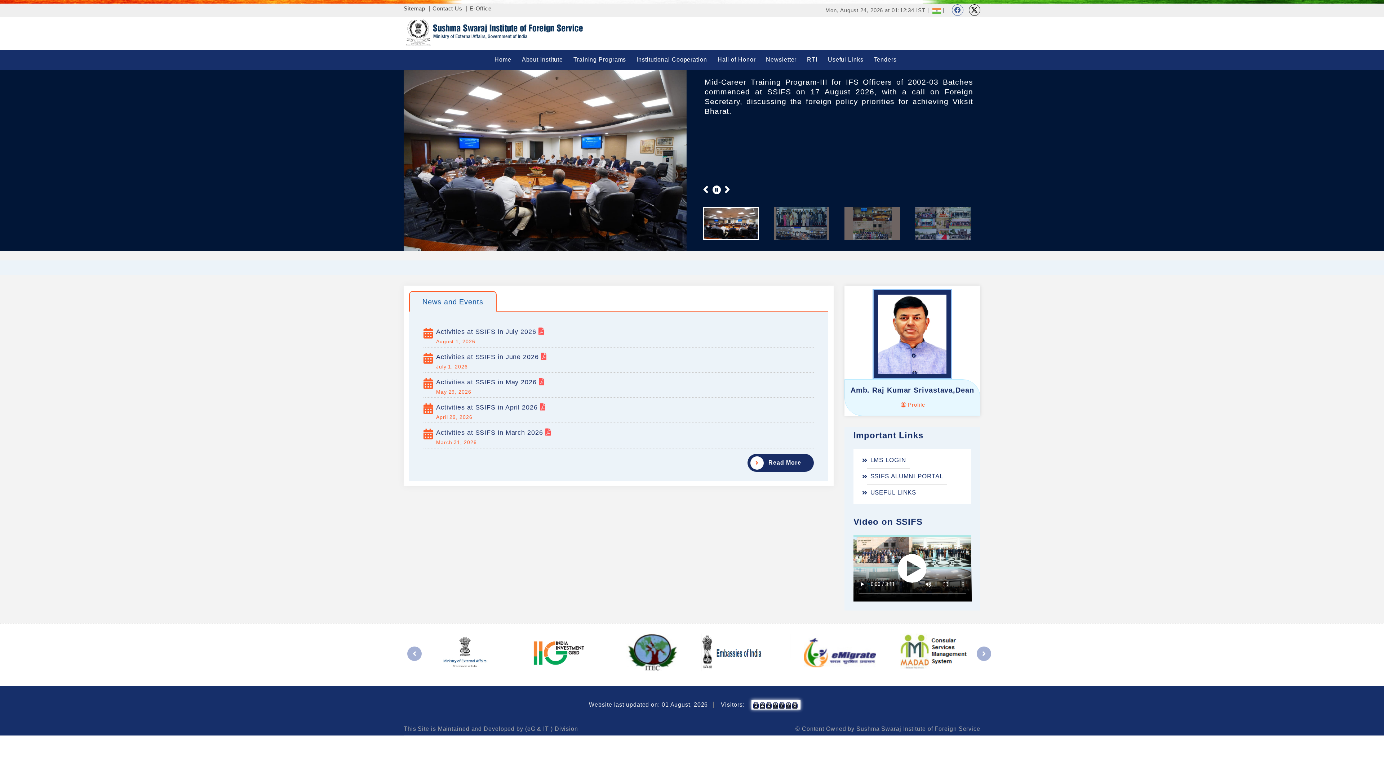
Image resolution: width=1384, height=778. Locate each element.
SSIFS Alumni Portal (906, 476)
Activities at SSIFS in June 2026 (488, 357)
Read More (784, 463)
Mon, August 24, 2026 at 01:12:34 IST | (877, 10)
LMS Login (888, 460)
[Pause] (717, 189)
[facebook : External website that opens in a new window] (957, 10)
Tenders (885, 60)
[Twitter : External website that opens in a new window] (974, 10)
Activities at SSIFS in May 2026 (487, 382)
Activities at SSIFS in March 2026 (490, 432)
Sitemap (414, 8)
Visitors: (732, 705)
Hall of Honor (737, 60)
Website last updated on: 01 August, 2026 (648, 705)
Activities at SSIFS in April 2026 (488, 407)
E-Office (481, 8)
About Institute (542, 60)
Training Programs (599, 60)
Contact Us (447, 8)
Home (502, 60)
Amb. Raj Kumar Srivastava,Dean (912, 390)
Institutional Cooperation (671, 60)
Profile (915, 405)
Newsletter (781, 60)
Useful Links (846, 60)
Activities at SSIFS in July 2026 (487, 331)
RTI (812, 60)
